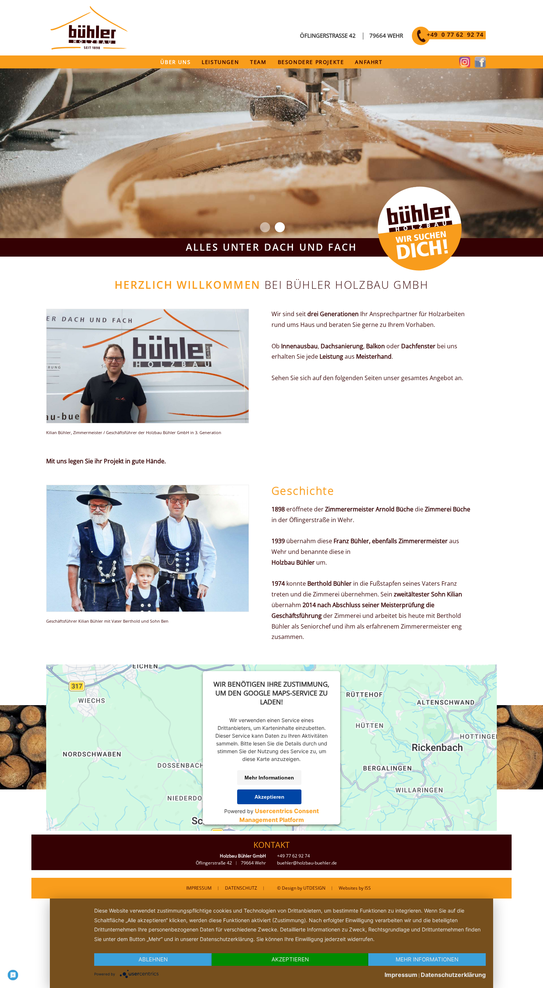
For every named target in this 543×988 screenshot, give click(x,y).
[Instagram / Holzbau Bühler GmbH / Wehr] (464, 65)
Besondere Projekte (311, 61)
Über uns (175, 61)
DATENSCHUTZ (241, 888)
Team (258, 61)
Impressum (401, 974)
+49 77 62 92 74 (293, 856)
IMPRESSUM (199, 888)
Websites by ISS (355, 888)
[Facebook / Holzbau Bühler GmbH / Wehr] (480, 65)
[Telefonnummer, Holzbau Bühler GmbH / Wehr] (449, 43)
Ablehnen (153, 959)
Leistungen (220, 61)
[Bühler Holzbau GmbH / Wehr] (147, 421)
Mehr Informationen (269, 778)
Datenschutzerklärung (453, 974)
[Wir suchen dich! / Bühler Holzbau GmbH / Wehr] (420, 268)
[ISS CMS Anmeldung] (296, 43)
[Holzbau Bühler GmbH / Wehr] (89, 48)
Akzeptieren (269, 797)
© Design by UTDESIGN (301, 888)
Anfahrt (368, 61)
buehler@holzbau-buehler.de (307, 863)
